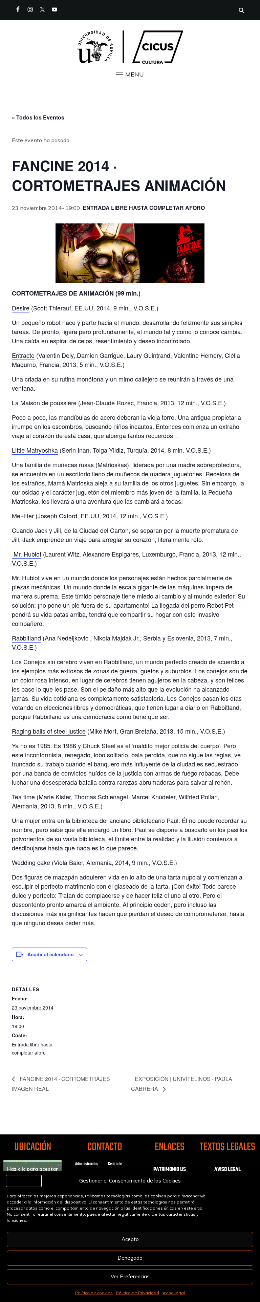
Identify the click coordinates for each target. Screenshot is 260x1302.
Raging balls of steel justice (49, 730)
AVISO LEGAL (227, 1169)
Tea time (23, 796)
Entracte (23, 355)
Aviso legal (173, 1292)
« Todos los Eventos (38, 117)
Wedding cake (31, 862)
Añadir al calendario (50, 954)
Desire (20, 307)
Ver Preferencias (130, 1276)
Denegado (130, 1258)
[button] (130, 74)
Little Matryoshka (35, 450)
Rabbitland (26, 637)
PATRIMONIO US (169, 1169)
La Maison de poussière (44, 402)
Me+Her (23, 515)
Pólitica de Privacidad (137, 1292)
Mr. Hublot (26, 553)
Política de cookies (94, 1292)
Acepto (130, 1239)
